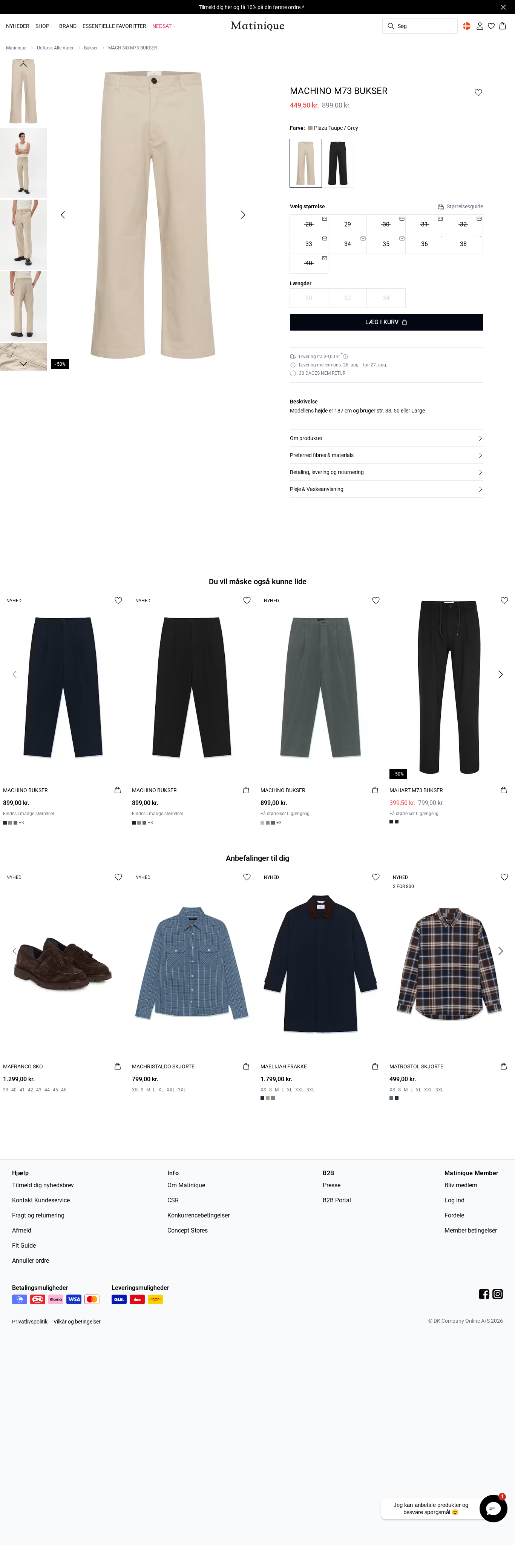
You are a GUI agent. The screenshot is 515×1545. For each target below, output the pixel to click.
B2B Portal (337, 1200)
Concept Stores (187, 1230)
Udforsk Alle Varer (55, 48)
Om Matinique (186, 1185)
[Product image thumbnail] (23, 91)
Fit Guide (24, 1245)
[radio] (309, 224)
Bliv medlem (460, 1185)
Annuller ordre (30, 1260)
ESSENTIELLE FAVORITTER (114, 26)
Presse (331, 1185)
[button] (386, 438)
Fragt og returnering (38, 1215)
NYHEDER (17, 26)
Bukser (91, 48)
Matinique (16, 48)
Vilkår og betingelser (77, 1322)
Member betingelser (470, 1230)
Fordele (454, 1215)
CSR (173, 1200)
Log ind (454, 1200)
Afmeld (21, 1230)
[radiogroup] (386, 244)
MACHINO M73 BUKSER (132, 48)
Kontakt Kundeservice (41, 1200)
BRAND (68, 26)
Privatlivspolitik (30, 1322)
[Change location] (467, 26)
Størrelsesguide (465, 206)
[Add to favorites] (478, 92)
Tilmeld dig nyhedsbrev (43, 1185)
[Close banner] (503, 7)
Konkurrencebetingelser (198, 1215)
